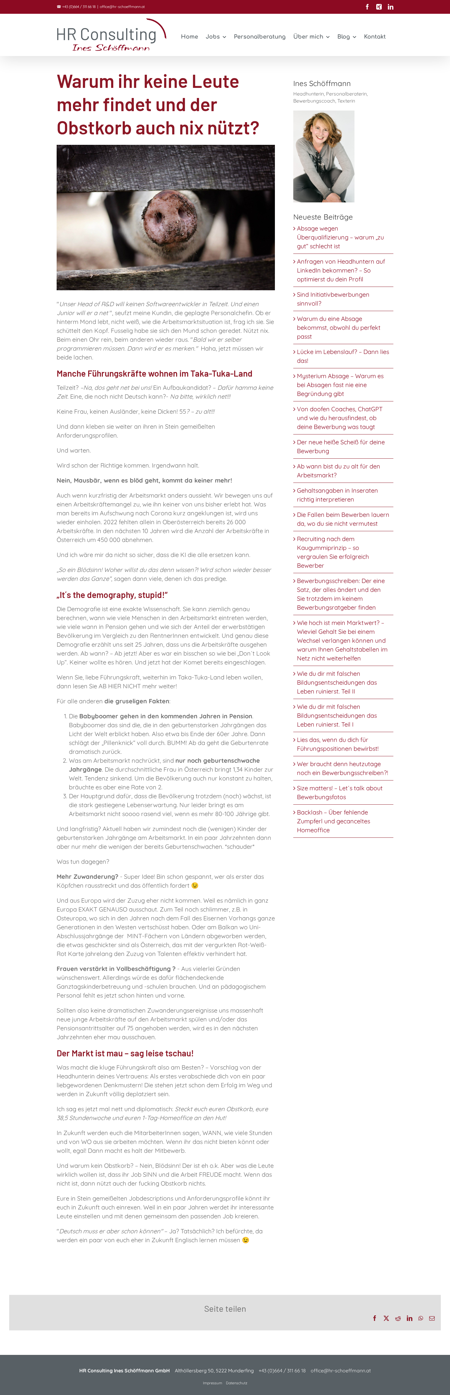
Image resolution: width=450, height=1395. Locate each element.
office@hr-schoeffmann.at (122, 6)
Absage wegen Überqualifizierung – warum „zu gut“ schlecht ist (340, 237)
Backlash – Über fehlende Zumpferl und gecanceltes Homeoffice (333, 821)
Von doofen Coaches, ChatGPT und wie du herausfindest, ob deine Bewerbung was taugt (340, 418)
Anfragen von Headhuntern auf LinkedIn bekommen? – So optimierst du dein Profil (341, 270)
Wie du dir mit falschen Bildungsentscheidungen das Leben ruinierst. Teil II (337, 682)
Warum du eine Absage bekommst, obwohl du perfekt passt (339, 327)
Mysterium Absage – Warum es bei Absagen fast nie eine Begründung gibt (340, 384)
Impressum (212, 1383)
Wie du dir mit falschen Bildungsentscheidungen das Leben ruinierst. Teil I (337, 715)
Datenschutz (236, 1383)
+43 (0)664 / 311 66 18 (79, 6)
